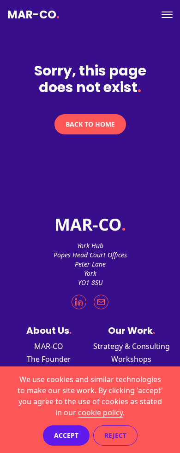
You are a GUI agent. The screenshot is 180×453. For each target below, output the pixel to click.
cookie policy (100, 412)
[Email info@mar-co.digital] (101, 302)
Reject (115, 435)
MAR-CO (33, 14)
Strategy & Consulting (131, 346)
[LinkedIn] (79, 302)
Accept (66, 435)
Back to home (90, 124)
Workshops (131, 359)
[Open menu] (167, 14)
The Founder (49, 359)
